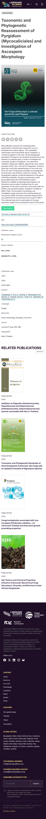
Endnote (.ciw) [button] (9, 256)
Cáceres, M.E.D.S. (16, 297)
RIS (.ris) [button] (5, 251)
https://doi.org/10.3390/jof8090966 (14, 224)
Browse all (40, 351)
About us (6, 680)
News (5, 694)
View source (7, 208)
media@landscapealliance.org (14, 772)
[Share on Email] (21, 139)
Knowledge (7, 687)
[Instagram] (16, 139)
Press (5, 701)
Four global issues (9, 712)
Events (5, 697)
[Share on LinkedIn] (12, 139)
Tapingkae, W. (38, 297)
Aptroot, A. (5, 297)
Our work (6, 684)
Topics (5, 720)
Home (5, 677)
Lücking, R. (23, 294)
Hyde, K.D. (28, 297)
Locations (6, 690)
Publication (7, 13)
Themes (6, 716)
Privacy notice (9, 811)
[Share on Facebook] (3, 139)
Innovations (7, 724)
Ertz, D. (15, 294)
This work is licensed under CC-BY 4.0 (15, 214)
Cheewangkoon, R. (8, 299)
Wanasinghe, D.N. (34, 294)
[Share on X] (7, 139)
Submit (36, 784)
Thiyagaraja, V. (6, 294)
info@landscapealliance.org (13, 764)
